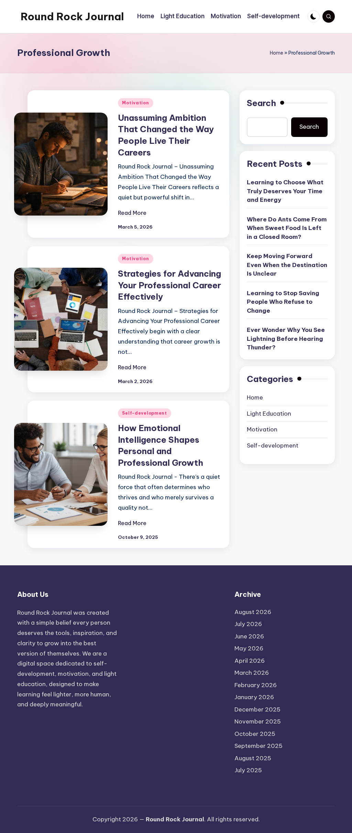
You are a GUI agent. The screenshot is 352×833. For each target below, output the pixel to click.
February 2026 (255, 685)
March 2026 (251, 672)
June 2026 (249, 636)
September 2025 (258, 746)
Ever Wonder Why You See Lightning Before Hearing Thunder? (286, 338)
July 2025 (248, 770)
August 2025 (252, 758)
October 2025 (254, 734)
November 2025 (257, 721)
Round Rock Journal (72, 16)
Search (261, 103)
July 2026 (248, 624)
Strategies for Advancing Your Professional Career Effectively (169, 285)
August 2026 (252, 612)
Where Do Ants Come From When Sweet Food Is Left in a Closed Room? (287, 228)
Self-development (144, 413)
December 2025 (257, 709)
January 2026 (254, 697)
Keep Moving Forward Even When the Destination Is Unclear (287, 264)
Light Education (269, 413)
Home (276, 53)
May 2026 (248, 648)
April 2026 (249, 660)
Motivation (135, 102)
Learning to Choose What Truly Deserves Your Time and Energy (285, 191)
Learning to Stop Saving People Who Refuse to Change (283, 301)
